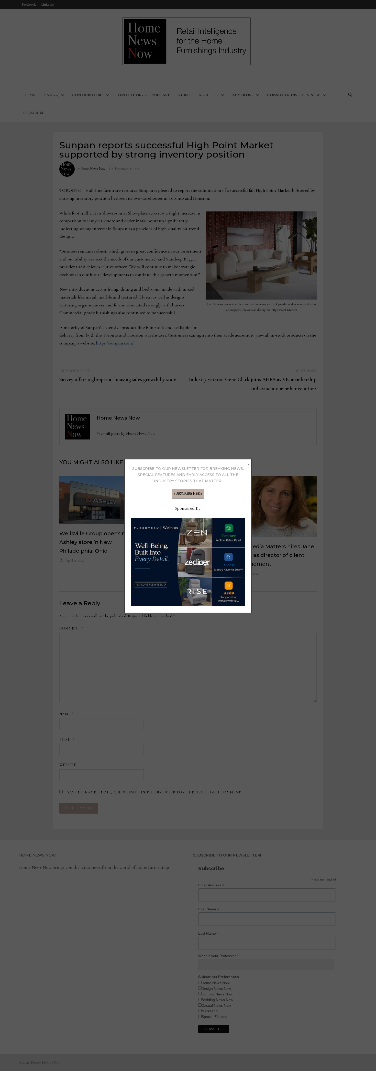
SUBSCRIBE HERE (188, 493)
